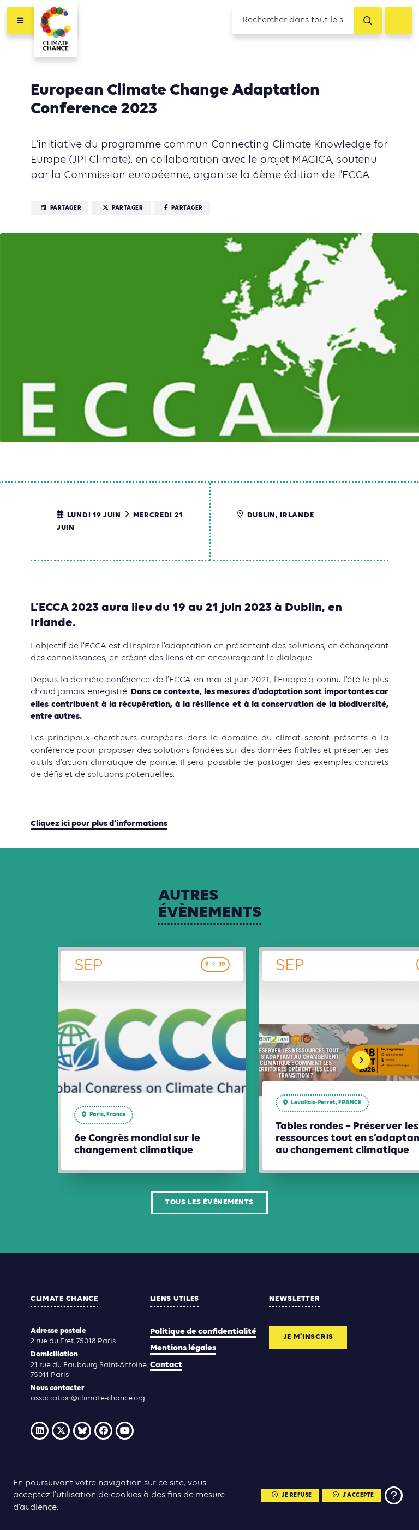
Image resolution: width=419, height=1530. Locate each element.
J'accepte (358, 1495)
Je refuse (297, 1495)
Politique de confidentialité (203, 1331)
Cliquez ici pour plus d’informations (99, 823)
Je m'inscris (308, 1337)
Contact (166, 1365)
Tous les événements (209, 1202)
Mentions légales (183, 1348)
